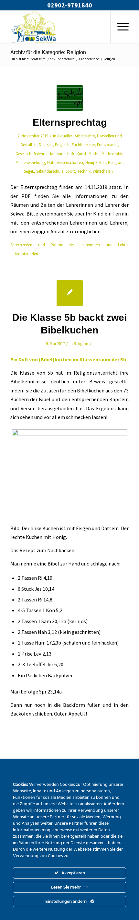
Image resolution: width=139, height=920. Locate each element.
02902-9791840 (69, 5)
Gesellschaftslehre (31, 154)
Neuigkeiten (95, 162)
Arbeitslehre (85, 136)
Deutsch (46, 144)
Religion (115, 162)
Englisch (62, 144)
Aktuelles (64, 136)
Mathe (94, 154)
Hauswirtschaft (61, 154)
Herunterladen (26, 254)
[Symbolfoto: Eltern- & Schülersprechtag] (70, 98)
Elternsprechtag (70, 122)
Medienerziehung (30, 162)
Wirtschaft (101, 171)
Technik (84, 171)
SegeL (29, 171)
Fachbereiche (83, 144)
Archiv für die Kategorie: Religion (48, 52)
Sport (70, 171)
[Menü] (120, 27)
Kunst (81, 154)
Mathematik (112, 154)
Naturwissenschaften (65, 162)
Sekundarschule (49, 171)
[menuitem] (119, 27)
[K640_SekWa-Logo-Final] (57, 27)
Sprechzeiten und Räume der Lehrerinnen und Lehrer (69, 245)
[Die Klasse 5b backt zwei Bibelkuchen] (70, 293)
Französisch (107, 144)
